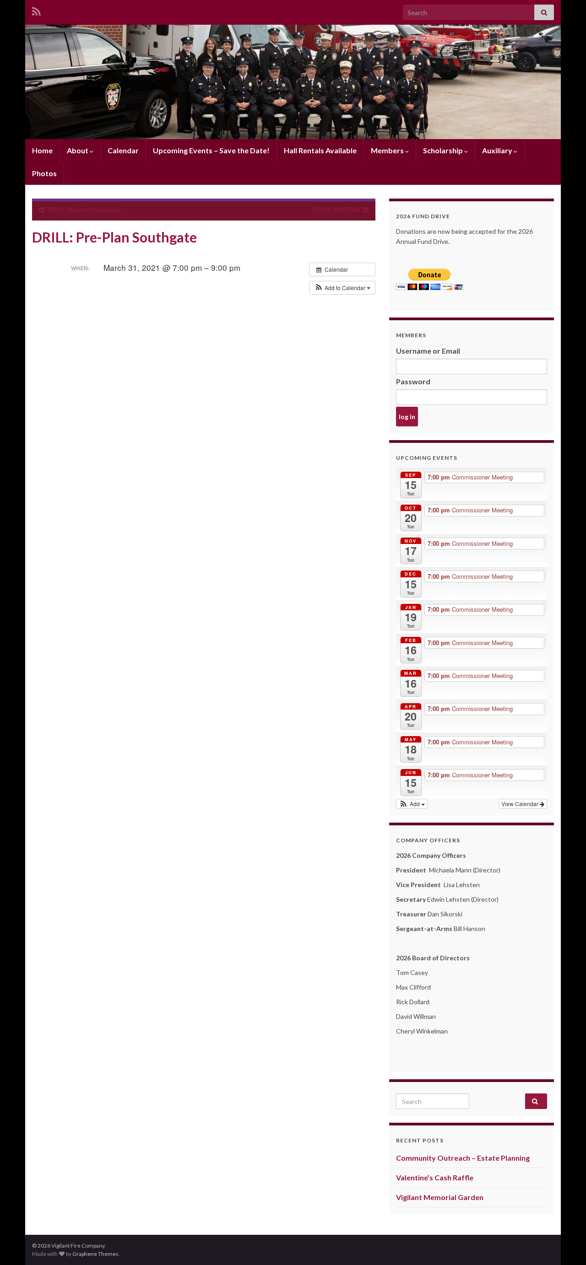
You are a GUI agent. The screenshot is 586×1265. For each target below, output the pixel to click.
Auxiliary (498, 150)
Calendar (123, 150)
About (78, 150)
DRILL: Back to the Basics (84, 210)
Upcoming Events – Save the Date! (211, 150)
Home (42, 150)
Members (388, 150)
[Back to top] (565, 1244)
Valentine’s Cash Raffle (434, 1177)
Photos (44, 173)
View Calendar (520, 803)
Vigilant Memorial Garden (439, 1197)
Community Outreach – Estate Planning (463, 1157)
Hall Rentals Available (320, 150)
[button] (342, 287)
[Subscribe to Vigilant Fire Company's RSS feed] (36, 9)
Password (413, 381)
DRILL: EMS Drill (336, 210)
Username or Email (428, 350)
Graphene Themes (95, 1253)
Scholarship (443, 150)
